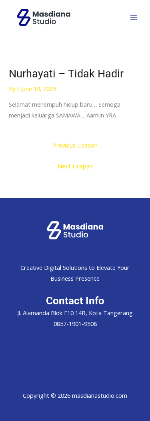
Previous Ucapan (75, 145)
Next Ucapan (75, 166)
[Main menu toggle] (133, 17)
